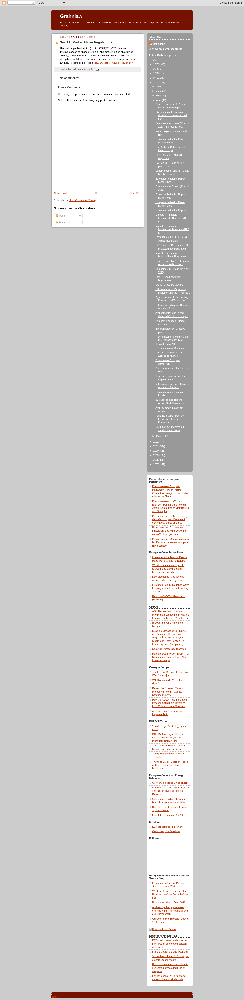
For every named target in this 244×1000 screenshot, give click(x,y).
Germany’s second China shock (170, 783)
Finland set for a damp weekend (170, 951)
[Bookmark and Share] (162, 929)
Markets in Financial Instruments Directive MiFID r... (172, 218)
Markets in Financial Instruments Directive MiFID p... (172, 229)
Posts (62, 215)
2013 (156, 82)
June (159, 91)
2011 (156, 446)
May (159, 95)
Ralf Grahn (159, 44)
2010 (156, 450)
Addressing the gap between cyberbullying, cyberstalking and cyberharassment (170, 910)
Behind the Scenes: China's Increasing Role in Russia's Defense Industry (167, 691)
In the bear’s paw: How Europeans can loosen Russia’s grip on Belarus (171, 791)
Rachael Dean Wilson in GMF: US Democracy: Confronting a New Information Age (171, 657)
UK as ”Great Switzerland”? (170, 284)
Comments (64, 222)
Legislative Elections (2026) (167, 815)
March (160, 436)
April (159, 100)
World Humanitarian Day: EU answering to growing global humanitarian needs (168, 568)
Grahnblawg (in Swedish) (166, 831)
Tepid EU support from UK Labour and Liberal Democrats (169, 419)
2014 (156, 78)
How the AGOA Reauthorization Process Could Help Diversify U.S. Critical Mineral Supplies (169, 703)
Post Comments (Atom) (82, 200)
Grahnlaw (71, 16)
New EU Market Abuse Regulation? (86, 42)
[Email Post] (97, 69)
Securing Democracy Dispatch (169, 649)
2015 (156, 73)
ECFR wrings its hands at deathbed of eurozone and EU (171, 115)
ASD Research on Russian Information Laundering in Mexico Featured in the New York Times (170, 614)
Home (98, 193)
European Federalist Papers (170, 210)
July (158, 86)
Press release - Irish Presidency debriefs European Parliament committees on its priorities (170, 519)
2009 (156, 455)
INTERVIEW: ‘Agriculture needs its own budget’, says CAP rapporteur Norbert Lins (170, 737)
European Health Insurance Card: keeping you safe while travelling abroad (170, 588)
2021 (156, 60)
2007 (156, 464)
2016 (156, 69)
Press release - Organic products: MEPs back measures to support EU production (170, 542)
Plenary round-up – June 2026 (168, 902)
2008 (156, 460)
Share (54, 996)
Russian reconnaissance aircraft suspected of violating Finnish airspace (170, 968)
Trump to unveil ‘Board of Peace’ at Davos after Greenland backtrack (170, 765)
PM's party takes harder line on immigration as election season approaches (169, 943)
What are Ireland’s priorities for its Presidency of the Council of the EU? (170, 894)
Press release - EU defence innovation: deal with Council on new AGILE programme (169, 531)
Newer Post (60, 193)
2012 (156, 442)
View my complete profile (167, 49)
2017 (156, 64)
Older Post (135, 193)
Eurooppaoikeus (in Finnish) (167, 827)
